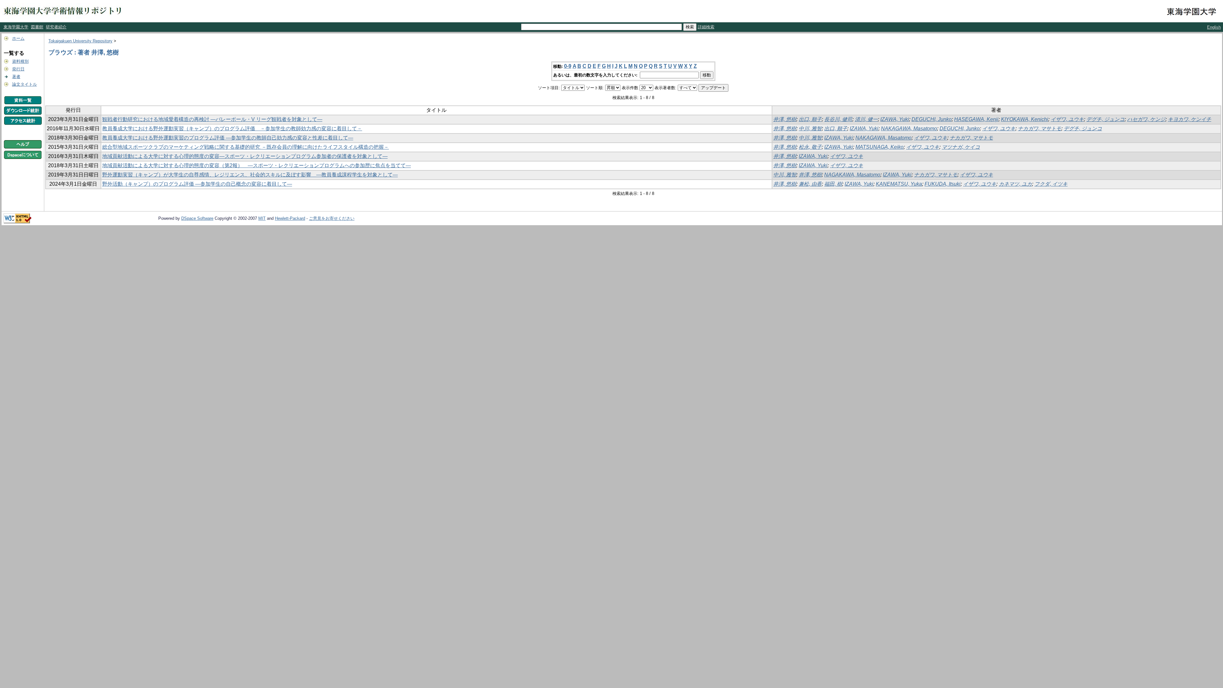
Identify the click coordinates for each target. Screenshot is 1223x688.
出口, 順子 (810, 119)
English (1214, 27)
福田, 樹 (833, 184)
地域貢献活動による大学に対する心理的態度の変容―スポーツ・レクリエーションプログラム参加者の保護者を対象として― (245, 156)
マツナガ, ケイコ (961, 147)
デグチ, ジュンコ (1105, 119)
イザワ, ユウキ (1067, 119)
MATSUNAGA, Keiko (879, 147)
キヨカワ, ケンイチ (1189, 119)
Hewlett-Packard (290, 218)
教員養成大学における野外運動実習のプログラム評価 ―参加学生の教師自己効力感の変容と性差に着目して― (227, 137)
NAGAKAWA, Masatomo (852, 174)
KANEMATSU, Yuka (899, 184)
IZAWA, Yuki (894, 119)
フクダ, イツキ (1051, 184)
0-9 (567, 66)
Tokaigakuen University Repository (80, 41)
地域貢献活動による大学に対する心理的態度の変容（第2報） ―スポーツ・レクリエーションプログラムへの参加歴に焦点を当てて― (256, 165)
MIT (262, 218)
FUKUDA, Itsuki (943, 184)
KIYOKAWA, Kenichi (1024, 119)
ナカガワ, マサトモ (1039, 128)
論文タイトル (24, 84)
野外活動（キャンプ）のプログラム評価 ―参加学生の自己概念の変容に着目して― (197, 184)
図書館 (37, 27)
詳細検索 (706, 27)
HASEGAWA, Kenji (976, 119)
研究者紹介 (56, 27)
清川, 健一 (866, 119)
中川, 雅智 (810, 128)
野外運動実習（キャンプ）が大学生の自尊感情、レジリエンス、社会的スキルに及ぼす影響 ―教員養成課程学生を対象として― (250, 174)
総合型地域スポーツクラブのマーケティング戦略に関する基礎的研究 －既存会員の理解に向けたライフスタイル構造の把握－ (245, 147)
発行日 (18, 69)
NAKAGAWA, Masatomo (909, 128)
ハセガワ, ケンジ (1146, 119)
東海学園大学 (16, 27)
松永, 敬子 (810, 147)
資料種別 (20, 61)
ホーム (18, 38)
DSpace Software (197, 218)
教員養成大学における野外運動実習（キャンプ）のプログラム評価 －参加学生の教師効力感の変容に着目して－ (232, 128)
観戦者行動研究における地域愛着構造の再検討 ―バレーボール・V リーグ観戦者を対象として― (212, 119)
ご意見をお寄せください (331, 218)
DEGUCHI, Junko (932, 119)
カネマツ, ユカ (1015, 184)
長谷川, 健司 (838, 119)
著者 (16, 76)
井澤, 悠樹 (784, 119)
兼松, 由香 (810, 184)
